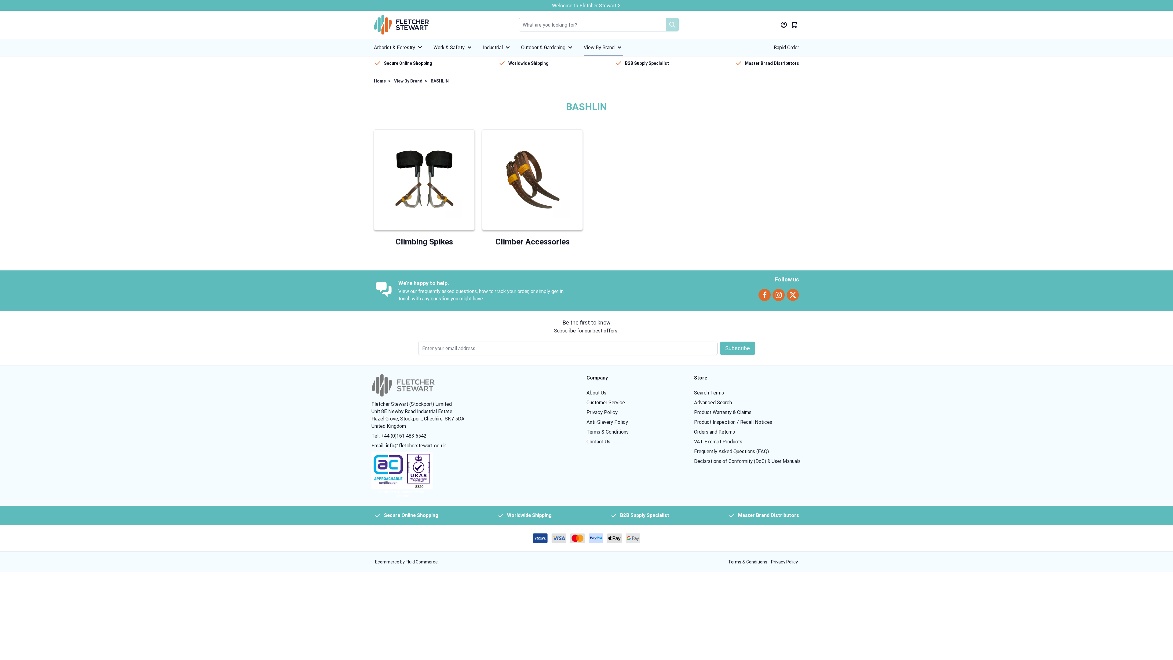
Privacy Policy (602, 412)
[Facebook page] (764, 295)
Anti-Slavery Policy (607, 422)
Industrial (493, 47)
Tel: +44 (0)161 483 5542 (398, 436)
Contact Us (598, 441)
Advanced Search (713, 402)
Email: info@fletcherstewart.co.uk (408, 445)
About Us (596, 393)
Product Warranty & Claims (722, 412)
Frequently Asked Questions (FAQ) (731, 451)
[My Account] (784, 25)
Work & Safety (449, 47)
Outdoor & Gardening (543, 47)
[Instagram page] (779, 295)
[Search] (672, 24)
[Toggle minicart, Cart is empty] (794, 25)
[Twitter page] (793, 295)
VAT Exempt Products (718, 441)
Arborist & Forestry (394, 47)
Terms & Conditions (607, 432)
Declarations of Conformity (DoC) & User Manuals (747, 461)
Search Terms (709, 393)
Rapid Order (786, 47)
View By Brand (599, 47)
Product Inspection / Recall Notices (733, 422)
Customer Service (605, 402)
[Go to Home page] (401, 25)
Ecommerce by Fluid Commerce (406, 562)
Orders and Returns (714, 432)
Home (380, 81)
